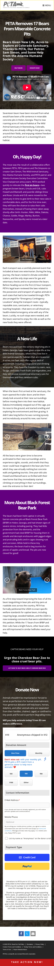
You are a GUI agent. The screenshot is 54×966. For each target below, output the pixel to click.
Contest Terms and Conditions (12, 947)
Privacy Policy (39, 944)
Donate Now (35, 68)
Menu (48, 5)
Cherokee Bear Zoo (32, 658)
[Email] (32, 933)
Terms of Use (7, 949)
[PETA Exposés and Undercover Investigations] (16, 5)
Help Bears (18, 68)
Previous (7, 249)
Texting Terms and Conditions (33, 947)
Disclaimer (30, 944)
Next (46, 249)
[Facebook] (21, 933)
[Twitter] (27, 933)
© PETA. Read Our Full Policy (13, 944)
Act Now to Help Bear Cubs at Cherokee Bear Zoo (27, 668)
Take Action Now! (27, 962)
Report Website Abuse (20, 949)
